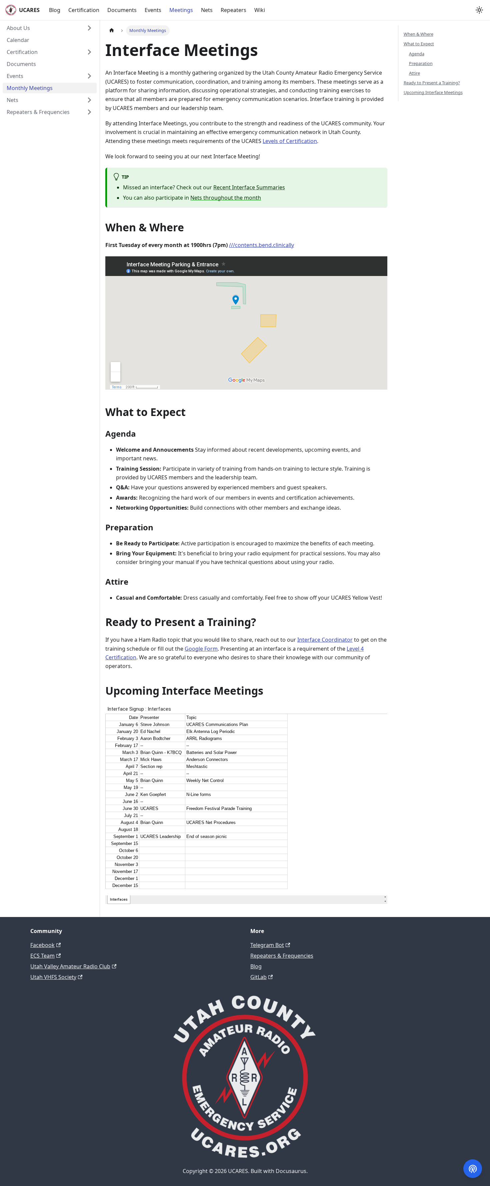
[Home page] (111, 30)
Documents (122, 10)
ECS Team (42, 955)
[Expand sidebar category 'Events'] (89, 76)
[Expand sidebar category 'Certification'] (89, 52)
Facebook (42, 945)
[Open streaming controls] (472, 1168)
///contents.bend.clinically (261, 245)
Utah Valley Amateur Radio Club (70, 966)
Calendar (18, 40)
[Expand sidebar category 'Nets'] (89, 100)
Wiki (259, 10)
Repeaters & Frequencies (38, 112)
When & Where (418, 34)
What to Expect (419, 44)
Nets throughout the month (225, 197)
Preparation (421, 63)
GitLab (258, 977)
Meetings (181, 10)
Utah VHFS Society (53, 977)
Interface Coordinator (325, 639)
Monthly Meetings (30, 88)
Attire (414, 73)
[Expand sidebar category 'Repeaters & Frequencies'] (89, 112)
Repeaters (233, 10)
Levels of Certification (290, 141)
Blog (54, 10)
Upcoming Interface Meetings (433, 92)
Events (153, 10)
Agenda (416, 53)
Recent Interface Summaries (249, 187)
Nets (207, 10)
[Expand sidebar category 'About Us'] (89, 28)
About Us (18, 28)
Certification (83, 10)
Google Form (201, 648)
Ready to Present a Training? (432, 83)
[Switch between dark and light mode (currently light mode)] (479, 10)
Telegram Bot (267, 945)
